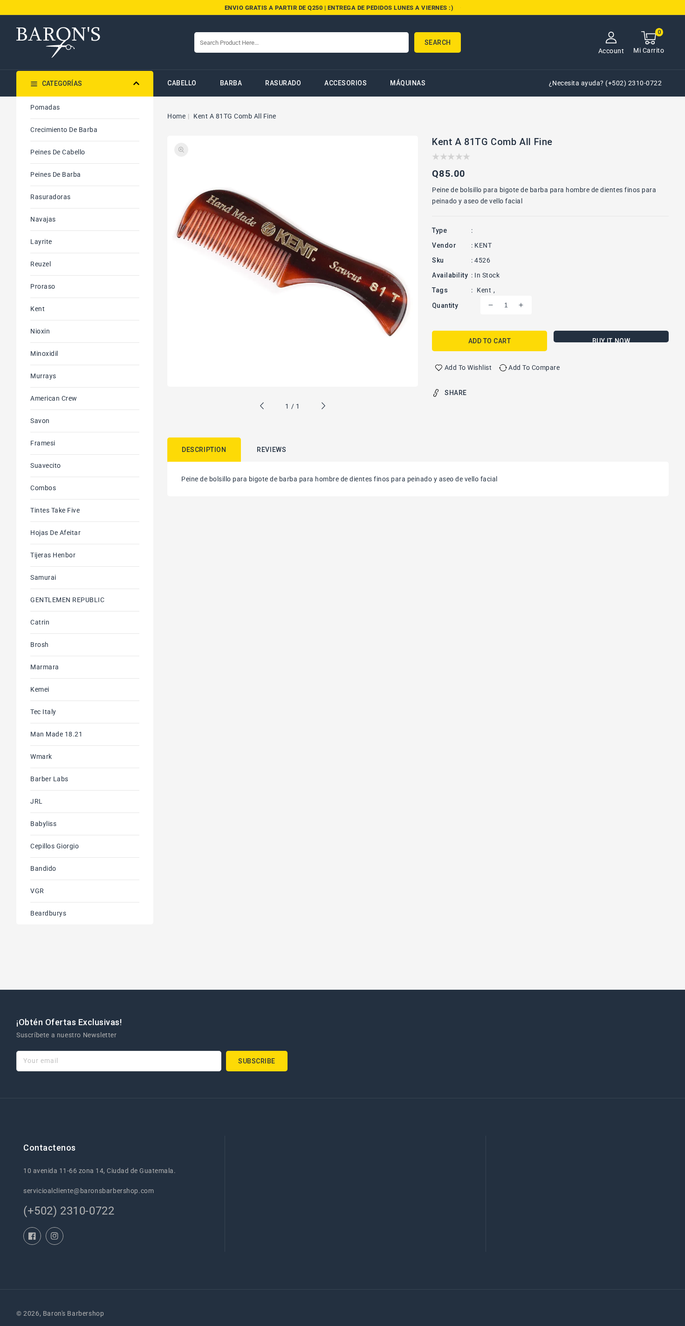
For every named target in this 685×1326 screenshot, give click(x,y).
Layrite (41, 241)
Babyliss (43, 823)
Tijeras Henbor (52, 555)
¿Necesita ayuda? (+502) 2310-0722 (605, 83)
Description (204, 449)
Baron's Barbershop (73, 1313)
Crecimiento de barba (63, 129)
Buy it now (611, 339)
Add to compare (534, 367)
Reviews (271, 449)
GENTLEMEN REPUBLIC (67, 600)
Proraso (42, 286)
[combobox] (301, 42)
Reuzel (40, 264)
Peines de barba (55, 174)
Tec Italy (43, 711)
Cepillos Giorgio (54, 846)
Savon (40, 420)
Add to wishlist (468, 367)
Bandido (43, 868)
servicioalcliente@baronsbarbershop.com (88, 1190)
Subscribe (256, 1061)
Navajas (43, 219)
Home (176, 116)
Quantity (445, 305)
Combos (43, 488)
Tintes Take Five (55, 510)
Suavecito (45, 465)
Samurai (43, 577)
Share (456, 392)
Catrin (39, 622)
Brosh (39, 644)
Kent (37, 308)
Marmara (44, 667)
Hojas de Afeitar (55, 532)
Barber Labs (49, 779)
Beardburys (48, 913)
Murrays (43, 376)
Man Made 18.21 (56, 734)
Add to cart (489, 341)
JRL (36, 801)
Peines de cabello (57, 152)
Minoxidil (44, 353)
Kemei (39, 689)
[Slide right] (323, 407)
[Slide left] (262, 407)
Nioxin (40, 331)
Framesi (42, 443)
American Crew (53, 398)
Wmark (41, 756)
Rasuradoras (50, 197)
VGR (37, 891)
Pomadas (45, 107)
